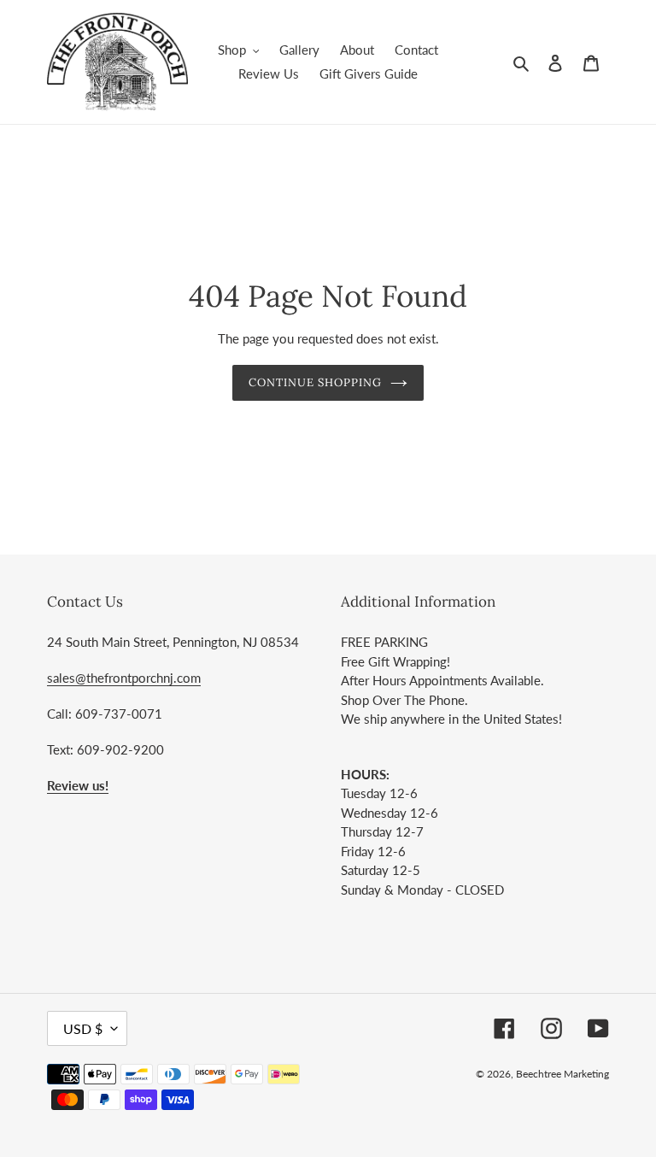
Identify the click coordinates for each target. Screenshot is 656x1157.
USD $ (82, 1028)
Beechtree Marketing (562, 1073)
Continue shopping (316, 382)
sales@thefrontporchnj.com (124, 677)
